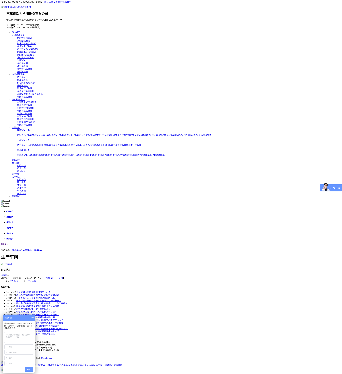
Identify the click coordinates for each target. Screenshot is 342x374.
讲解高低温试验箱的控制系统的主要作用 (35, 317)
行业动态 (21, 168)
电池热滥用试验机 (25, 108)
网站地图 (48, 2)
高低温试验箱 (23, 41)
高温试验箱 (22, 63)
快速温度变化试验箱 (26, 43)
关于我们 (57, 2)
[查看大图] (6, 264)
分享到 (4, 275)
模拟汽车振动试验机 (26, 83)
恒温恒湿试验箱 (24, 38)
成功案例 (21, 191)
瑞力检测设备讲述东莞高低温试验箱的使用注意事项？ (42, 328)
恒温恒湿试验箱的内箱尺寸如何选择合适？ (36, 312)
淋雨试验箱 (22, 71)
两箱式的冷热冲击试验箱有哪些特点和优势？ (37, 326)
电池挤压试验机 (24, 97)
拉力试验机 (22, 77)
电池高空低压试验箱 (26, 102)
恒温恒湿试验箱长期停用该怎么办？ (33, 292)
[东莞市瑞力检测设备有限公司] (16, 7)
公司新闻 (21, 165)
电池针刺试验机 (24, 113)
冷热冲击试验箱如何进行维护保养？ (33, 309)
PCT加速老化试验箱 (26, 52)
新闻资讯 (81, 365)
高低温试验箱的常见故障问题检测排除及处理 (37, 331)
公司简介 (21, 179)
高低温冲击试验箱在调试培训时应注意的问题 (37, 295)
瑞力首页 (16, 250)
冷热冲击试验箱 (24, 46)
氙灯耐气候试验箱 (25, 55)
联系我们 (67, 2)
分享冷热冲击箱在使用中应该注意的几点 (35, 298)
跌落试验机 (22, 85)
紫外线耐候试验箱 (25, 57)
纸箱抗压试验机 (24, 88)
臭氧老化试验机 (24, 69)
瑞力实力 (21, 182)
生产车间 (14, 281)
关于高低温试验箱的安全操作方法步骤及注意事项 (39, 323)
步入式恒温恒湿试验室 (27, 49)
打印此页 (49, 278)
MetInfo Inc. (46, 358)
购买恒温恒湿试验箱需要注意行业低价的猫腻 (37, 306)
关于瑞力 (27, 250)
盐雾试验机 (22, 60)
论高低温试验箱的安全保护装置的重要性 (35, 334)
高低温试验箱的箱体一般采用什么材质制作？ (37, 314)
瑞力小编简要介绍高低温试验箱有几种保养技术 (38, 300)
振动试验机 (22, 80)
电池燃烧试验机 (24, 105)
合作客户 (21, 188)
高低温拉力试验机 (25, 91)
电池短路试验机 (24, 116)
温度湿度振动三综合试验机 (30, 94)
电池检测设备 (23, 150)
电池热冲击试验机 (25, 119)
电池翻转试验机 (24, 125)
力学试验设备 (23, 140)
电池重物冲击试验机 (26, 122)
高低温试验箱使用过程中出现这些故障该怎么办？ (39, 320)
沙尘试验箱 (22, 66)
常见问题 (21, 171)
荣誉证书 (21, 185)
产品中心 (63, 365)
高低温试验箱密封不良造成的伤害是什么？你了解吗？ (42, 303)
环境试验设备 (23, 130)
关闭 (61, 278)
